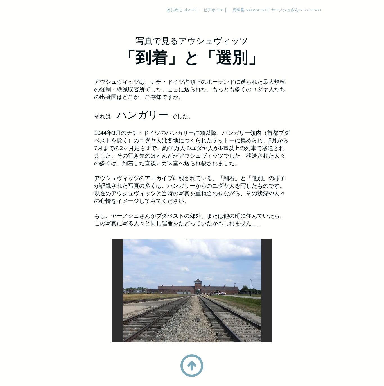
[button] (192, 290)
